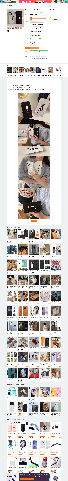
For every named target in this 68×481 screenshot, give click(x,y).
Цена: (26, 14)
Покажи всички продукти (10, 385)
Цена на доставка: (27, 43)
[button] (7, 6)
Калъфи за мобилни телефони (38, 59)
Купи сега (28, 47)
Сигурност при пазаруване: (27, 51)
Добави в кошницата (35, 47)
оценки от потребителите (32, 12)
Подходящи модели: (26, 21)
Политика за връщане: (26, 56)
